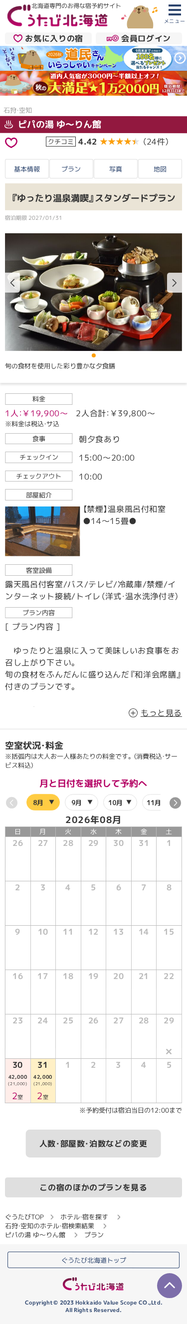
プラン (71, 168)
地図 (160, 169)
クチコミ (61, 141)
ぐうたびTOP (24, 1216)
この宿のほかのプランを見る (93, 1187)
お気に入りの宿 (54, 37)
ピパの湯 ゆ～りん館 (58, 124)
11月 (154, 802)
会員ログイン (146, 37)
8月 (38, 802)
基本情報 (27, 168)
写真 (115, 168)
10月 (115, 802)
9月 (76, 802)
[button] (174, 283)
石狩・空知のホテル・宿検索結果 (49, 1225)
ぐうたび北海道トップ (93, 1259)
